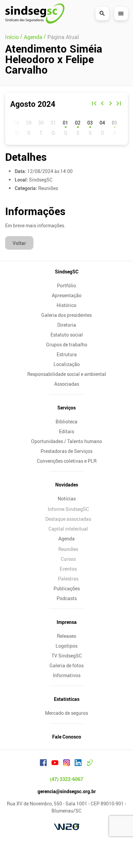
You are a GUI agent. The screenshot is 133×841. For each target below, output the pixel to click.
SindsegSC (66, 271)
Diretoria (66, 325)
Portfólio (66, 285)
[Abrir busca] (102, 13)
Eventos (68, 569)
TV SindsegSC (66, 655)
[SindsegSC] (34, 13)
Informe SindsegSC (68, 509)
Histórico (66, 305)
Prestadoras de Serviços (66, 451)
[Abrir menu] (121, 13)
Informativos (66, 675)
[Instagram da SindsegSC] (66, 764)
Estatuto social (66, 334)
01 (65, 122)
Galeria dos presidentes (66, 315)
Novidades (66, 484)
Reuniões (68, 549)
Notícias (67, 498)
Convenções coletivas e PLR (67, 461)
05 (114, 122)
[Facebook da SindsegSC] (43, 764)
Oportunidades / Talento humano (66, 441)
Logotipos (66, 646)
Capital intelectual (68, 528)
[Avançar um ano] (119, 104)
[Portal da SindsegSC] (89, 764)
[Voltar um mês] (102, 104)
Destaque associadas (68, 519)
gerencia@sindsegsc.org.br (67, 791)
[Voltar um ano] (94, 104)
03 (90, 122)
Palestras (68, 578)
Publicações (67, 588)
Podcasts (67, 598)
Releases (66, 636)
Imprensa (67, 622)
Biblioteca (66, 421)
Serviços (66, 407)
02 (77, 122)
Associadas (66, 384)
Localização (67, 364)
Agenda (66, 538)
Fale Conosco (66, 736)
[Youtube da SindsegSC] (54, 764)
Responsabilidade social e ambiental (66, 374)
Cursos (68, 559)
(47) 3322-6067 (66, 779)
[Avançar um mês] (110, 104)
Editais (66, 431)
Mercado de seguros (66, 713)
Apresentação (67, 295)
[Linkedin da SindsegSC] (78, 764)
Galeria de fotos (66, 665)
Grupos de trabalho (66, 344)
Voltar (19, 243)
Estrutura (67, 354)
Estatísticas (66, 699)
